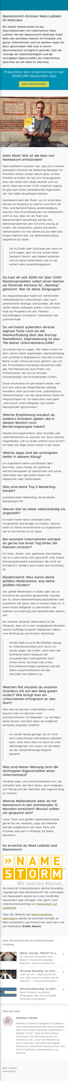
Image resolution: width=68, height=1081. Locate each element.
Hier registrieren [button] (34, 84)
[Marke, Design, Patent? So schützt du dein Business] (34, 958)
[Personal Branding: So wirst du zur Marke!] (34, 976)
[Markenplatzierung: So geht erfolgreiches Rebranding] (34, 994)
